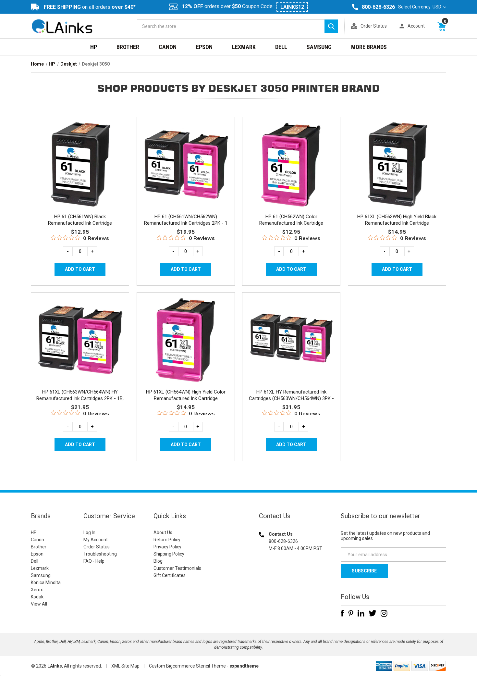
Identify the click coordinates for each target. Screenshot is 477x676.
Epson (204, 47)
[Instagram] (384, 613)
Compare (78, 171)
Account (416, 26)
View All (39, 604)
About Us (162, 532)
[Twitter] (372, 613)
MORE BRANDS (369, 47)
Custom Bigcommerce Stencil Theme (187, 666)
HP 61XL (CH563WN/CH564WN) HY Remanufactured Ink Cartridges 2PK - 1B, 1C (80, 398)
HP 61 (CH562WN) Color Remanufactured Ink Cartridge (291, 220)
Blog (158, 561)
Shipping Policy (168, 554)
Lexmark (244, 47)
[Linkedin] (361, 613)
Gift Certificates (169, 575)
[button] (294, 590)
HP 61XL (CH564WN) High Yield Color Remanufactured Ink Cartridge (186, 395)
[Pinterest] (350, 613)
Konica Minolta (46, 582)
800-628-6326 (378, 7)
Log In (89, 532)
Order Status (374, 26)
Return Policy (166, 539)
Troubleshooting (100, 554)
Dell (281, 47)
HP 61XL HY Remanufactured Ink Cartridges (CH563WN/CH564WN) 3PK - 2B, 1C (291, 398)
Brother (127, 47)
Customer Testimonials (177, 568)
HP (93, 47)
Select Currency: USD (420, 6)
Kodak (37, 596)
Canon (168, 47)
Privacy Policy (167, 546)
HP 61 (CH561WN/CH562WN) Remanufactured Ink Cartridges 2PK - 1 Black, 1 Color (185, 223)
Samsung (319, 47)
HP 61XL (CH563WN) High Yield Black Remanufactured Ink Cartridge (396, 220)
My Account (95, 539)
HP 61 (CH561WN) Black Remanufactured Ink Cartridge (80, 220)
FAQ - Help (93, 561)
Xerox (37, 589)
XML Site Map (125, 666)
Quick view (79, 156)
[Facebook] (342, 613)
